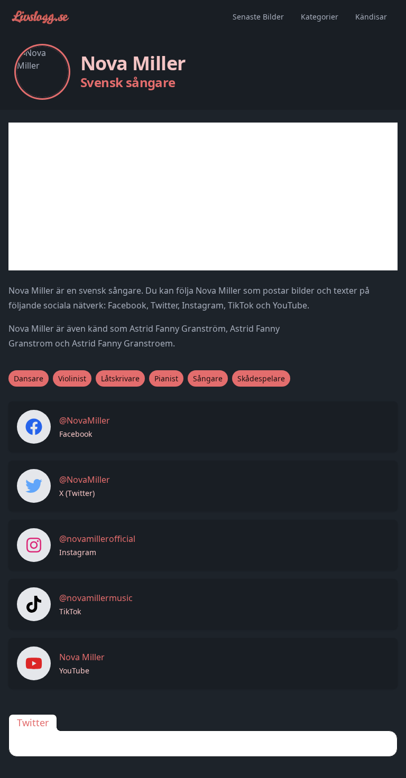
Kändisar (371, 17)
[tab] (32, 722)
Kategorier (319, 17)
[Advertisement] (203, 196)
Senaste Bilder (258, 17)
